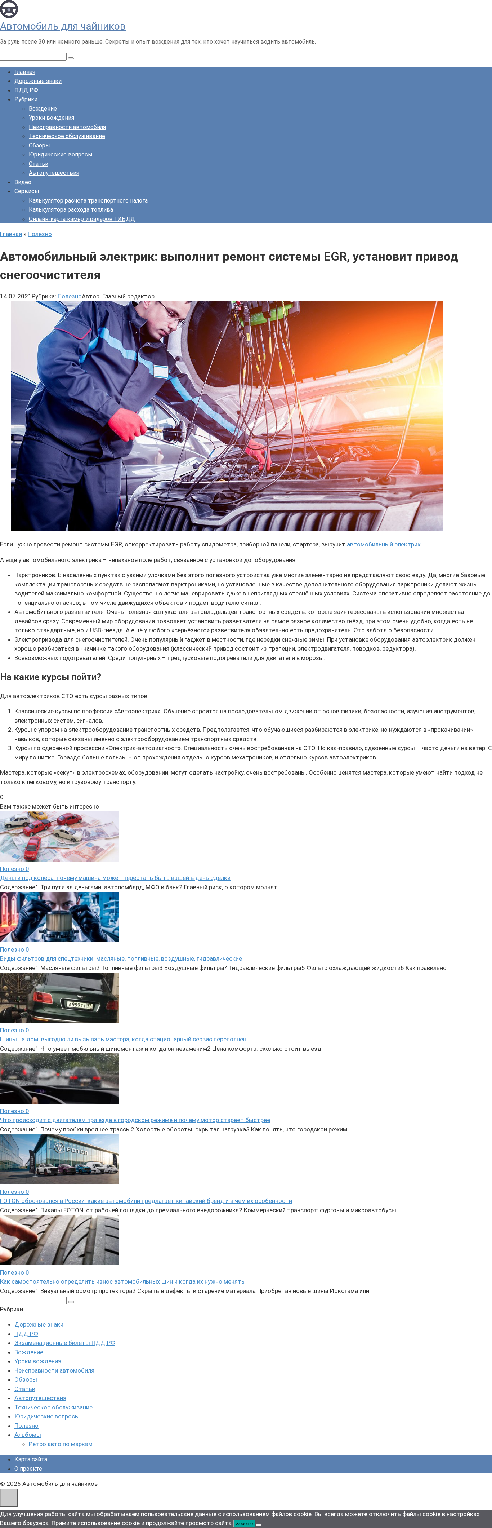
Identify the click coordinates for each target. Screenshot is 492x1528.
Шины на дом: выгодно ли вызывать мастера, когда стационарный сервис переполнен (123, 1039)
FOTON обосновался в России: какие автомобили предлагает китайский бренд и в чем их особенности (146, 1200)
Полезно (70, 296)
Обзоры (39, 145)
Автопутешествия (54, 172)
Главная (24, 71)
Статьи (38, 163)
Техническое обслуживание (67, 136)
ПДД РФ (26, 90)
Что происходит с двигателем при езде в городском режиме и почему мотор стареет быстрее (135, 1120)
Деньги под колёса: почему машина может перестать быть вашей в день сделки (115, 877)
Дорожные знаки (38, 80)
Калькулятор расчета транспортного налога (88, 200)
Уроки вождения (51, 117)
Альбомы (27, 1434)
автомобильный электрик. (384, 544)
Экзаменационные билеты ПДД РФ (64, 1342)
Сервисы (26, 191)
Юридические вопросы (61, 154)
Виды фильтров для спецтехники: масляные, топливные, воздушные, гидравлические (121, 958)
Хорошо (244, 1523)
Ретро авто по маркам (61, 1444)
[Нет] (258, 1525)
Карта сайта (30, 1459)
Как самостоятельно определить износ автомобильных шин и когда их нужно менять (122, 1281)
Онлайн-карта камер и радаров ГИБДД (82, 219)
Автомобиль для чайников (63, 26)
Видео (22, 182)
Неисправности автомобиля (67, 127)
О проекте (28, 1468)
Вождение (43, 108)
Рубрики (25, 99)
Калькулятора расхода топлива (71, 209)
